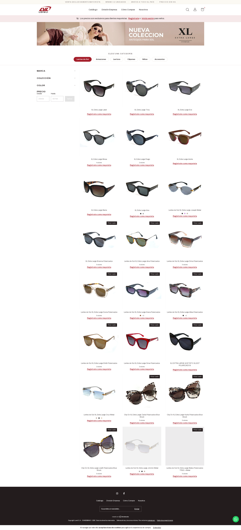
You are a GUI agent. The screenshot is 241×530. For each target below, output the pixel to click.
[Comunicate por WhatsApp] (236, 519)
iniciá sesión (148, 18)
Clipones (131, 59)
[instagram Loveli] (117, 493)
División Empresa (109, 10)
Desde (39, 94)
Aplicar (69, 99)
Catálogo (93, 10)
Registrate (133, 18)
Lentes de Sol (83, 59)
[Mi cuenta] (195, 10)
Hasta (53, 94)
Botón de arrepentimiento (165, 520)
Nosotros (143, 10)
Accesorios (160, 59)
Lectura (116, 59)
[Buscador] (187, 10)
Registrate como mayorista (99, 114)
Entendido (157, 528)
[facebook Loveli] (124, 493)
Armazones (101, 59)
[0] (201, 10)
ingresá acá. (151, 520)
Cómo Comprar (128, 10)
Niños (144, 59)
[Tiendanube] (120, 517)
